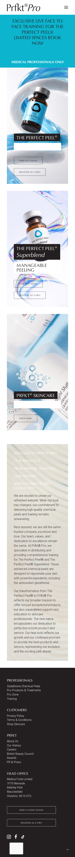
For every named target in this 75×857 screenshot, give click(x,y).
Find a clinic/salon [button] (31, 810)
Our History (14, 745)
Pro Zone (12, 694)
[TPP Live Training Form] (37, 41)
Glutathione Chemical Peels (23, 686)
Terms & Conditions (19, 720)
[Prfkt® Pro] (24, 7)
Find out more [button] (28, 160)
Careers (11, 749)
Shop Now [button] (25, 418)
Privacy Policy (15, 716)
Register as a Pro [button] (29, 171)
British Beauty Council (20, 754)
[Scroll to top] (67, 849)
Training (12, 699)
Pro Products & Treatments (24, 690)
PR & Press (14, 762)
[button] (66, 7)
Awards (11, 758)
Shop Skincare (16, 724)
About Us (12, 741)
